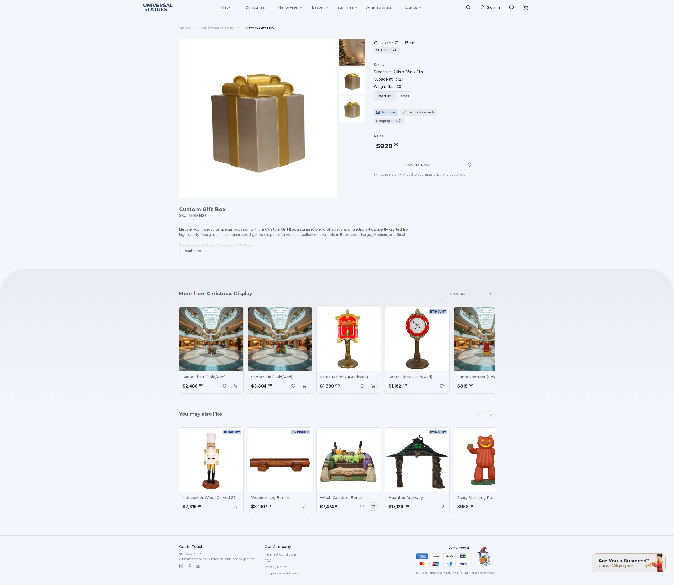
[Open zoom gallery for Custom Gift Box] (258, 118)
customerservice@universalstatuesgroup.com (216, 559)
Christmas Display (217, 28)
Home (185, 28)
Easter (318, 7)
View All (457, 294)
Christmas (255, 7)
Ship (282, 573)
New (225, 7)
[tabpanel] (398, 75)
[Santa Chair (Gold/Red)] (211, 339)
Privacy (276, 567)
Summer (345, 7)
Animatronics (379, 7)
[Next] (491, 294)
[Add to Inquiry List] (224, 386)
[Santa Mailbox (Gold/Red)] (349, 339)
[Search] (468, 7)
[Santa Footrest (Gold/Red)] (486, 339)
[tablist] (393, 96)
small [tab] (404, 96)
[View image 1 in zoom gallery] (352, 52)
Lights (411, 7)
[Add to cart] (235, 386)
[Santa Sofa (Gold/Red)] (280, 339)
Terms (280, 554)
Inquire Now (418, 165)
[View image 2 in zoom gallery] (352, 81)
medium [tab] (385, 96)
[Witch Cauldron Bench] (349, 460)
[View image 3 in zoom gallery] (352, 109)
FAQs (269, 561)
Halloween (288, 7)
